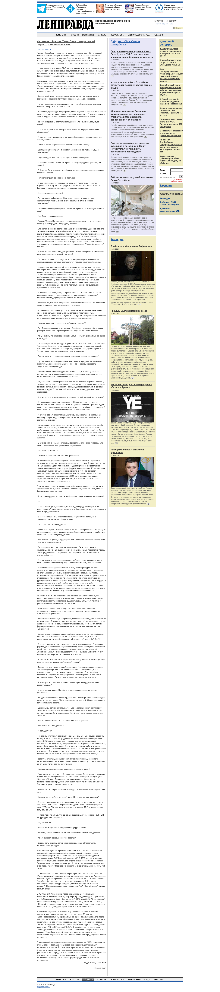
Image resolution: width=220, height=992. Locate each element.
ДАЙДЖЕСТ (88, 35)
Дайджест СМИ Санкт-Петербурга (125, 43)
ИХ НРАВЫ (102, 35)
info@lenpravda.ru (164, 24)
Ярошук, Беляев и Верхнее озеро (129, 311)
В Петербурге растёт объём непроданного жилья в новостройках (171, 101)
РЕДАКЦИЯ (159, 35)
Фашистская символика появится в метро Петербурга (173, 7)
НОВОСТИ (74, 35)
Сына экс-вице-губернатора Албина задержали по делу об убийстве (170, 159)
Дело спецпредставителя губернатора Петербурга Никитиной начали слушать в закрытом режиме (171, 75)
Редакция (166, 185)
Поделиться (100, 968)
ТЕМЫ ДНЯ (61, 35)
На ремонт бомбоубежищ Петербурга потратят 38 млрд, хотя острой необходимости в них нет (171, 146)
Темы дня (117, 239)
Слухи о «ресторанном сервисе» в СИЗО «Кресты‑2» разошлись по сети (171, 111)
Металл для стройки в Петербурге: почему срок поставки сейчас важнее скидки (131, 85)
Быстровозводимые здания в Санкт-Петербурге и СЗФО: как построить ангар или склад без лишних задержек (132, 54)
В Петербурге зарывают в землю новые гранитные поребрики (171, 133)
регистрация (178, 179)
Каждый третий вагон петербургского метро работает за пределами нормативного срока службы (171, 90)
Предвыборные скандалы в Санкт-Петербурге (143, 7)
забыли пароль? (177, 181)
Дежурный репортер (167, 43)
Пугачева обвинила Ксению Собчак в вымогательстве (113, 7)
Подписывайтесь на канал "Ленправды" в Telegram (55, 7)
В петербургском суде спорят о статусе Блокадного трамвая (170, 62)
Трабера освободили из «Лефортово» (131, 246)
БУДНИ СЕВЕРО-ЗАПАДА (139, 35)
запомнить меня (169, 177)
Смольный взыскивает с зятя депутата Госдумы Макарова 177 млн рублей (171, 123)
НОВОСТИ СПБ (117, 35)
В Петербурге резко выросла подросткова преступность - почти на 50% (170, 52)
